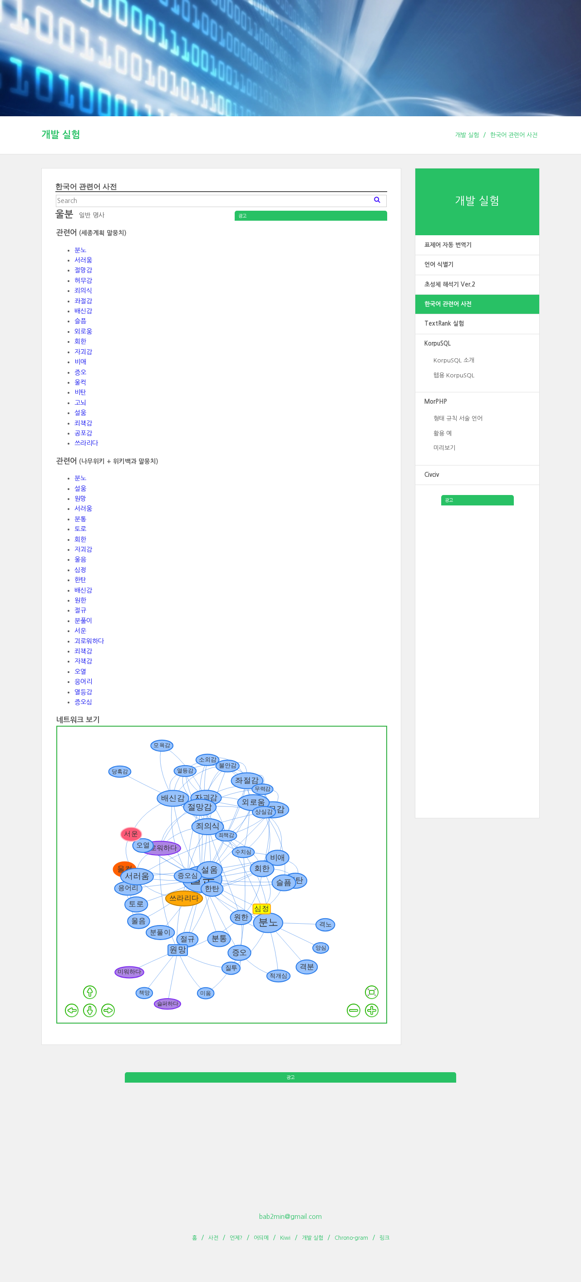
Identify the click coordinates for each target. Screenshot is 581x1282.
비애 (80, 362)
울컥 (80, 382)
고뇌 (80, 403)
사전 (213, 1238)
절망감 (83, 270)
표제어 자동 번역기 (448, 245)
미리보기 (444, 448)
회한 (80, 341)
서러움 (83, 260)
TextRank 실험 (444, 324)
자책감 (83, 661)
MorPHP (435, 402)
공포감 (83, 433)
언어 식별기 (438, 264)
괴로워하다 (89, 641)
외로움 (83, 331)
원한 (80, 600)
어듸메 (261, 1238)
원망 (80, 498)
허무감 (83, 280)
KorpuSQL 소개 (453, 360)
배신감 (83, 311)
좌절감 (83, 301)
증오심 (83, 702)
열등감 (83, 692)
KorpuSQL (437, 343)
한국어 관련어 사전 (513, 135)
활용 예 (442, 433)
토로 (80, 529)
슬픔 (80, 321)
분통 (80, 519)
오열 (80, 671)
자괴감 (83, 352)
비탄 (80, 392)
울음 (80, 559)
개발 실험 (60, 134)
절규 (80, 610)
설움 (80, 413)
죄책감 (83, 423)
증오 (80, 372)
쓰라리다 (86, 443)
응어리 (83, 681)
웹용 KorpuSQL (453, 375)
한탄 (80, 580)
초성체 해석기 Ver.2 (449, 284)
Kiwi (285, 1238)
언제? (236, 1238)
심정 (80, 570)
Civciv (431, 475)
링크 (384, 1238)
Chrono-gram (351, 1238)
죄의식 (83, 290)
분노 (80, 250)
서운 (80, 631)
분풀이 (83, 621)
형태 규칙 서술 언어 (458, 418)
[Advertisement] (477, 641)
